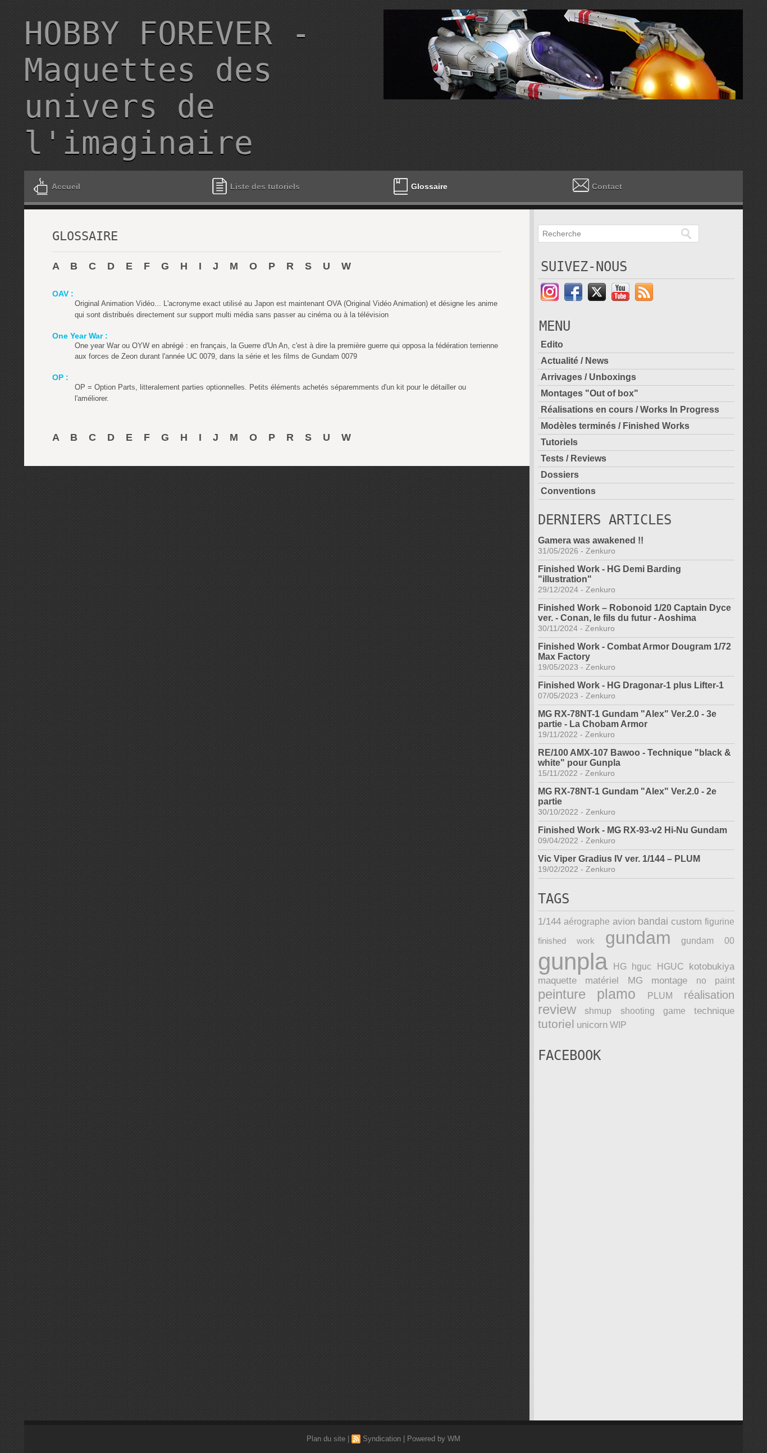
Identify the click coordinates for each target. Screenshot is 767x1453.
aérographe (587, 921)
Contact (607, 186)
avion (624, 921)
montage (669, 980)
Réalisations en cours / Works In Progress (630, 409)
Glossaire (429, 186)
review (557, 1009)
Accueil (66, 186)
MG (635, 980)
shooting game (653, 1011)
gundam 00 (707, 940)
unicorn (592, 1025)
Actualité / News (575, 360)
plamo (616, 994)
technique (714, 1011)
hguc (641, 966)
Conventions (568, 491)
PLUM (660, 995)
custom (686, 921)
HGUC (670, 966)
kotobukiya (711, 966)
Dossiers (560, 474)
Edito (552, 344)
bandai (653, 921)
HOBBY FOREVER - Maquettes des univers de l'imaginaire (167, 88)
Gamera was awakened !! (590, 540)
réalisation (709, 995)
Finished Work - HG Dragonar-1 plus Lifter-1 (631, 685)
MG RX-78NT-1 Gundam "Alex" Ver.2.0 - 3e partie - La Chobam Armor (627, 719)
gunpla (573, 961)
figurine (719, 921)
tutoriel (556, 1024)
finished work (566, 940)
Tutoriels (559, 442)
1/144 (549, 921)
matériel (602, 980)
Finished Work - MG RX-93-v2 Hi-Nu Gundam (632, 830)
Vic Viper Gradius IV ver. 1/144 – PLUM (619, 858)
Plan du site (326, 1438)
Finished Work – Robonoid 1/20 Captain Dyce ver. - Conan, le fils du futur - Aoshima (634, 613)
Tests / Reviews (573, 458)
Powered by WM (433, 1438)
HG (620, 966)
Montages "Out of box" (589, 393)
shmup (598, 1011)
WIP (618, 1025)
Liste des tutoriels (264, 186)
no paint (715, 980)
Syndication (382, 1438)
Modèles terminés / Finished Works (615, 426)
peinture (562, 994)
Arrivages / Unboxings (588, 377)
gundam (638, 937)
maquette (557, 980)
